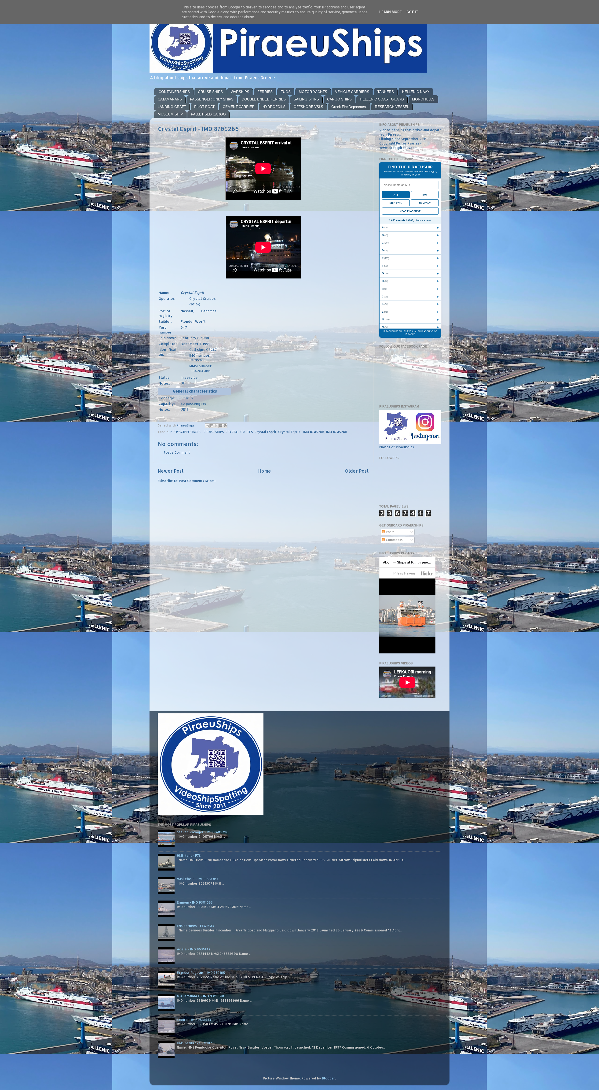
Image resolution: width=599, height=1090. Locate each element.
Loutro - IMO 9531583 (194, 1020)
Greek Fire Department (349, 107)
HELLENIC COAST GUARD (382, 99)
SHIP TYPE (396, 203)
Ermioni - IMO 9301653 (195, 902)
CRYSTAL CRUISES (239, 432)
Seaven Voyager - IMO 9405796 (202, 832)
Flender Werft (193, 321)
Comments (394, 540)
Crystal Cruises (202, 298)
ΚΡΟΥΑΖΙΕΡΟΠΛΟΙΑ (186, 432)
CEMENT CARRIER (239, 107)
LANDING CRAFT (172, 107)
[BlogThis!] (211, 425)
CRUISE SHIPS (210, 92)
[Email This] (207, 425)
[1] (182, 383)
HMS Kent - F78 (189, 855)
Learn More (390, 12)
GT (192, 398)
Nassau (187, 311)
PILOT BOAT (204, 107)
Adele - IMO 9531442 (193, 949)
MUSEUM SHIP (170, 114)
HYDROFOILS (274, 107)
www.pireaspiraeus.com (398, 148)
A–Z (396, 194)
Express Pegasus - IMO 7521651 (201, 973)
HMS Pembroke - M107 (194, 1043)
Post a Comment (177, 452)
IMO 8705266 (336, 432)
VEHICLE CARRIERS (352, 92)
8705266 (198, 360)
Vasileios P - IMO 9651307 (197, 879)
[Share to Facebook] (220, 425)
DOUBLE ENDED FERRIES (264, 99)
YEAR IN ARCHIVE (410, 211)
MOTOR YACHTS (313, 92)
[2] (186, 409)
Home (264, 471)
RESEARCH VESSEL (392, 107)
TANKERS (385, 92)
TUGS (286, 92)
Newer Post (171, 471)
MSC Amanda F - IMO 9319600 (200, 996)
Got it (412, 12)
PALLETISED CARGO (208, 114)
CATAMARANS (170, 99)
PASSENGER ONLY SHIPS (212, 99)
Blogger (328, 1078)
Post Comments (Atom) (197, 481)
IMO (425, 194)
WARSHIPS (240, 92)
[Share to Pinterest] (225, 425)
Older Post (357, 471)
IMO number (199, 355)
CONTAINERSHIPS (174, 92)
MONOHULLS (423, 99)
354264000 (201, 371)
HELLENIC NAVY (415, 92)
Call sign (196, 349)
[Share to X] (216, 425)
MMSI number (200, 366)
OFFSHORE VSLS (308, 107)
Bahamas (208, 311)
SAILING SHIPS (306, 99)
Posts (389, 532)
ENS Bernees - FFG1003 (195, 926)
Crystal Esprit (265, 432)
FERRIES (265, 92)
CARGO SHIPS (339, 99)
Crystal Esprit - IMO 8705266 (301, 432)
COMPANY (425, 203)
